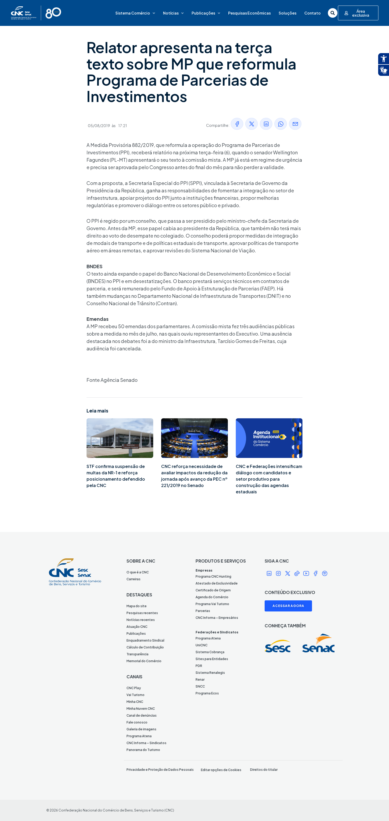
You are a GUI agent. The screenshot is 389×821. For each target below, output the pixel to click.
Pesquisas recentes (142, 613)
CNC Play (133, 688)
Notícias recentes (140, 620)
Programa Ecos (207, 693)
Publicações (203, 13)
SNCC (200, 686)
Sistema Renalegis (210, 673)
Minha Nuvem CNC (140, 709)
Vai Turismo (135, 695)
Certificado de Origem (213, 590)
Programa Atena (139, 736)
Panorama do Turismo (143, 750)
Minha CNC (134, 702)
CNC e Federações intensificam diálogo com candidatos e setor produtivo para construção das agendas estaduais (269, 478)
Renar (200, 679)
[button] (237, 124)
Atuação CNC (136, 627)
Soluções (287, 13)
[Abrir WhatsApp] (376, 808)
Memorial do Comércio (143, 661)
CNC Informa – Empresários (217, 618)
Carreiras (133, 579)
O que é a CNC (137, 572)
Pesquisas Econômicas (249, 13)
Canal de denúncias (141, 715)
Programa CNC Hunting (213, 576)
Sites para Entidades (212, 659)
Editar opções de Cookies (221, 770)
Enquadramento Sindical (145, 640)
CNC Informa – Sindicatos (146, 743)
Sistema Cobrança (210, 652)
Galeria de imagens (141, 729)
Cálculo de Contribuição (145, 647)
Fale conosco (136, 722)
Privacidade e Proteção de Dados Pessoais (160, 770)
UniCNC (201, 645)
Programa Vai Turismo (212, 604)
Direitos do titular (264, 770)
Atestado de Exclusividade (217, 583)
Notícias (171, 13)
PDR (199, 666)
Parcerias (203, 611)
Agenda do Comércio (212, 597)
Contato (312, 13)
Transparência (137, 654)
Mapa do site (136, 606)
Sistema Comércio (132, 13)
